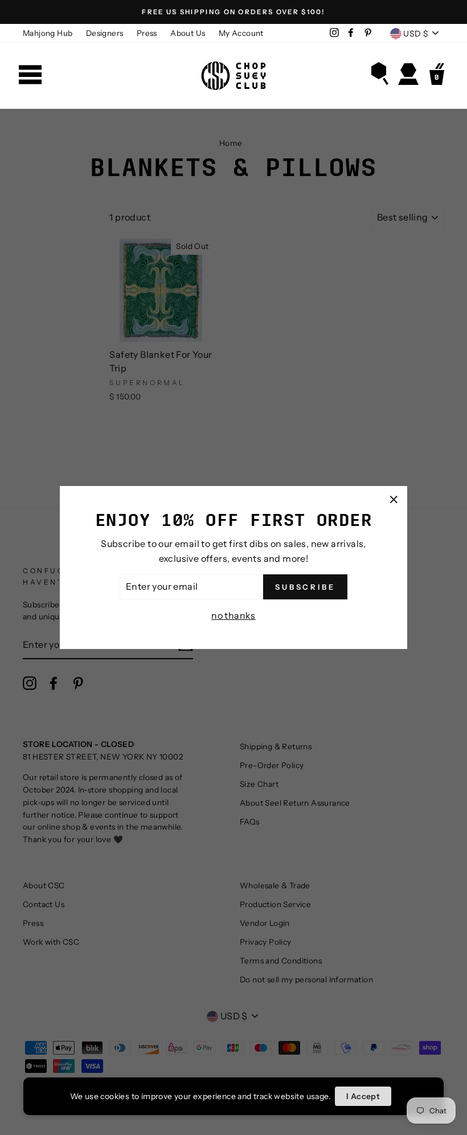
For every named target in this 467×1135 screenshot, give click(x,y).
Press (147, 33)
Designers (105, 33)
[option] (233, 12)
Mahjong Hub (47, 33)
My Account (241, 33)
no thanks (233, 615)
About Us (187, 33)
